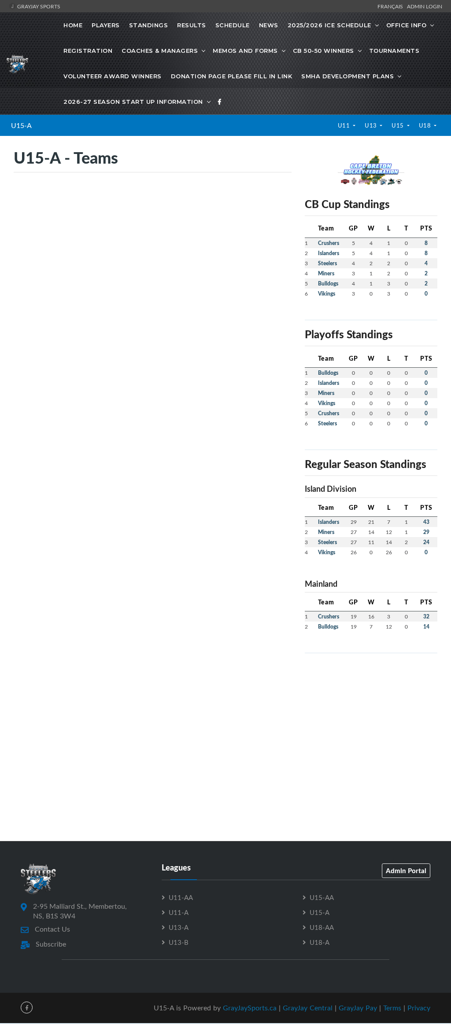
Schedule (232, 25)
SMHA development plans (347, 76)
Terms (392, 1008)
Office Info (406, 25)
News (268, 25)
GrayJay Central (308, 1008)
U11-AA (181, 897)
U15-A (21, 125)
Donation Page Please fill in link (231, 76)
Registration (87, 50)
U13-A (179, 927)
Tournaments (394, 50)
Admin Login (424, 6)
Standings (148, 25)
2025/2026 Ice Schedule (329, 25)
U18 (426, 125)
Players (106, 25)
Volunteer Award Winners (112, 76)
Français (391, 6)
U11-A (179, 912)
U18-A (319, 942)
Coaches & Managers (160, 50)
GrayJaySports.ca (250, 1008)
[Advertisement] (371, 715)
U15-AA (322, 897)
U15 (398, 125)
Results (191, 25)
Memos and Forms (245, 50)
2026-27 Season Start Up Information (133, 101)
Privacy (418, 1008)
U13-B (179, 942)
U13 (371, 125)
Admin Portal (406, 870)
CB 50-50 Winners (323, 50)
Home (72, 25)
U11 (344, 125)
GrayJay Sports (38, 6)
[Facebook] (219, 101)
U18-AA (322, 927)
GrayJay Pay (358, 1008)
